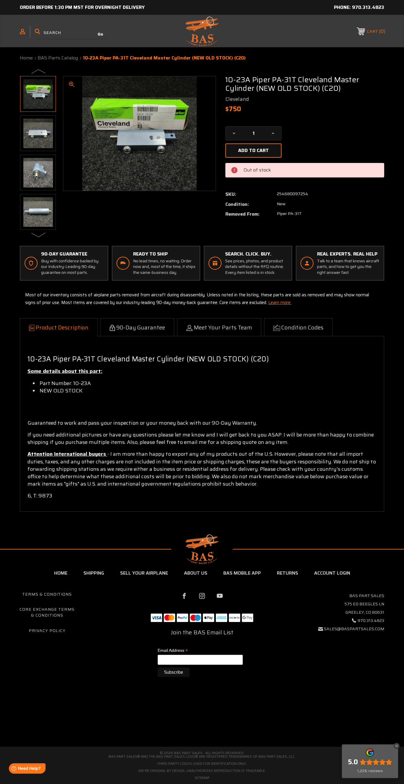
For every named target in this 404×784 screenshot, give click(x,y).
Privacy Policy (47, 630)
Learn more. (279, 302)
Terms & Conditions (47, 594)
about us (195, 573)
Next (38, 234)
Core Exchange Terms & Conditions (47, 612)
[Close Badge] (397, 746)
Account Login (332, 573)
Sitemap (202, 777)
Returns (287, 573)
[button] (202, 722)
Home (60, 573)
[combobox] (72, 32)
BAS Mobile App (242, 573)
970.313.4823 (368, 7)
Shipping (93, 573)
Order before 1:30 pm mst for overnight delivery (82, 7)
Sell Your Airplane (144, 573)
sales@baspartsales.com (354, 628)
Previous (38, 71)
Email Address (173, 651)
